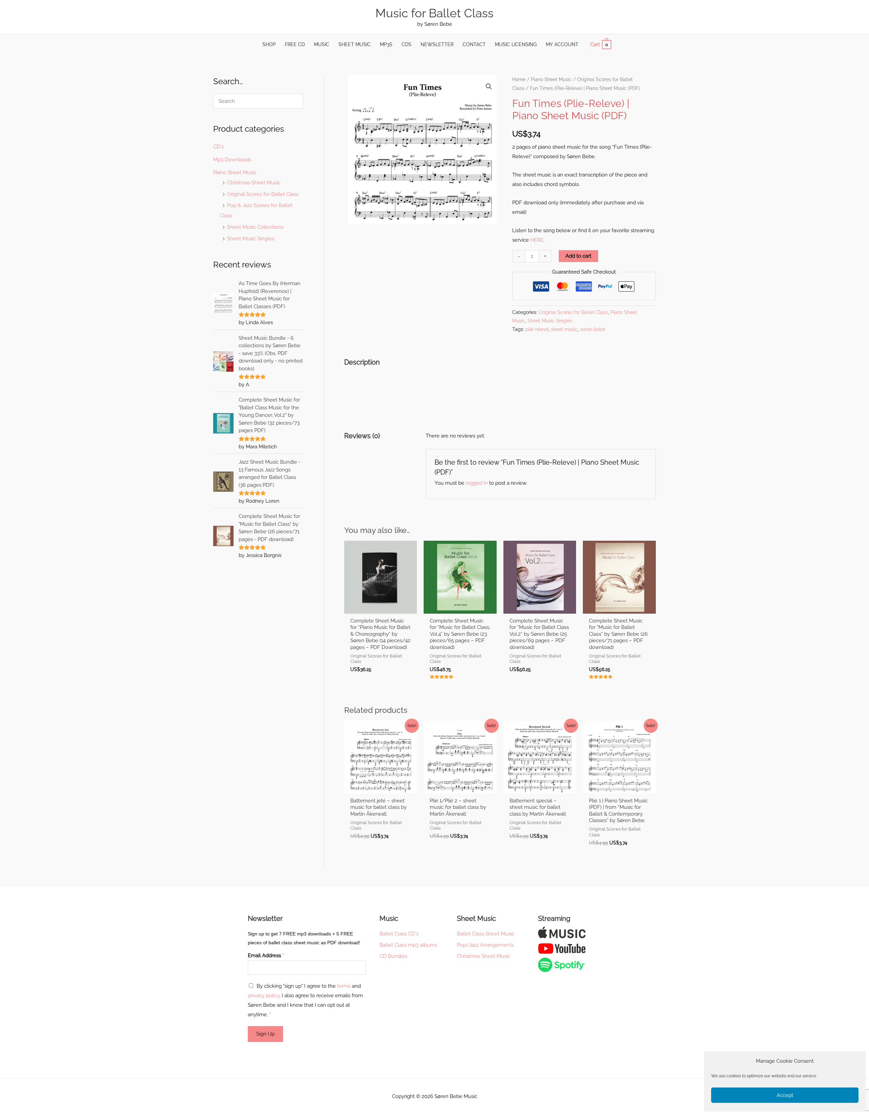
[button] (489, 86)
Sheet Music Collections (255, 227)
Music (321, 44)
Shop (269, 44)
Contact (474, 44)
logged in (477, 483)
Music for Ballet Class (434, 13)
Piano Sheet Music (234, 172)
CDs (406, 44)
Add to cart (578, 256)
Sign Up (265, 1034)
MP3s (386, 44)
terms (344, 986)
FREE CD (295, 44)
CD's (218, 147)
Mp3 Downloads (232, 159)
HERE (536, 240)
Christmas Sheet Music (253, 183)
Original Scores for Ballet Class (262, 194)
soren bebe (592, 329)
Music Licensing (516, 44)
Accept (785, 1095)
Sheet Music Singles (250, 239)
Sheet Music (354, 44)
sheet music (564, 329)
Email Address (266, 955)
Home (518, 79)
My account (562, 44)
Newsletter (437, 44)
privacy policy (263, 995)
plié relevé (537, 329)
